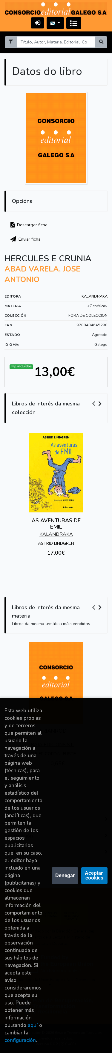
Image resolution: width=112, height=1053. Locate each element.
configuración (20, 1040)
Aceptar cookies (94, 875)
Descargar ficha (31, 225)
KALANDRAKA (95, 296)
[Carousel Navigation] (97, 403)
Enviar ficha (29, 239)
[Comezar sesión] (37, 22)
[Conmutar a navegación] (73, 23)
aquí (33, 1025)
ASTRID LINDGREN (56, 543)
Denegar (65, 875)
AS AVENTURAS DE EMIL (56, 524)
